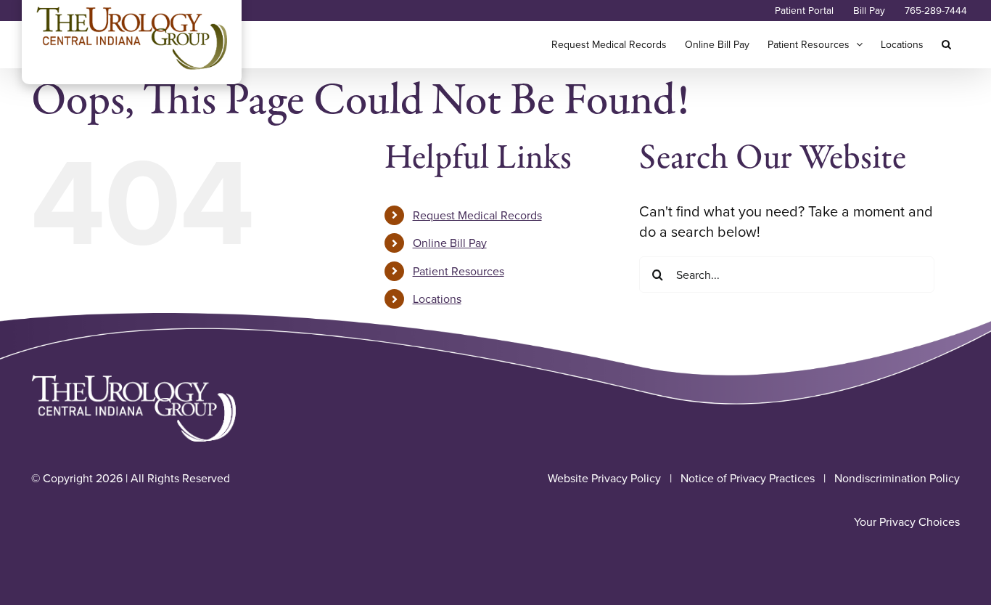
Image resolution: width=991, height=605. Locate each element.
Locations (437, 298)
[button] (946, 44)
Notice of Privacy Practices (747, 478)
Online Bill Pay (450, 243)
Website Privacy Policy (604, 478)
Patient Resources (458, 271)
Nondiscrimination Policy (897, 478)
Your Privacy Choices (907, 521)
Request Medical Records (477, 215)
